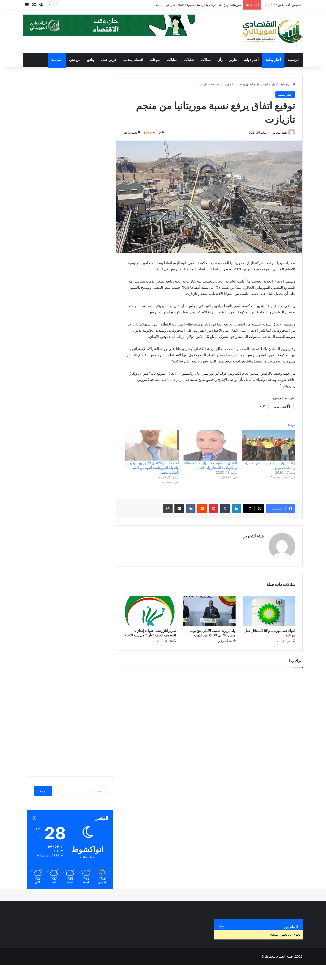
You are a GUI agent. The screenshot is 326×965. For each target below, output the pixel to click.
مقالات (206, 60)
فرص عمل (108, 60)
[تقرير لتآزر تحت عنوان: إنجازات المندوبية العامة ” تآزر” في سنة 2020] (149, 611)
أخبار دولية (251, 60)
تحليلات (189, 60)
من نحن (74, 60)
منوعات (155, 60)
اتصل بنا (57, 60)
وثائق (91, 60)
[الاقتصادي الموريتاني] (272, 31)
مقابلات (172, 60)
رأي (220, 60)
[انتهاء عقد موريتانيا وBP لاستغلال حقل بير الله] (269, 611)
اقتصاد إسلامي (133, 60)
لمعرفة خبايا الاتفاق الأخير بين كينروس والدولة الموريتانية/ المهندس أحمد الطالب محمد (152, 467)
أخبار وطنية (273, 60)
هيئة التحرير (280, 132)
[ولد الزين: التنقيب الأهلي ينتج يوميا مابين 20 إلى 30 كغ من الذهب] (209, 611)
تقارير (233, 60)
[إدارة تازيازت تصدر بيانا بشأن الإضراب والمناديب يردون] (268, 445)
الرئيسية (293, 60)
